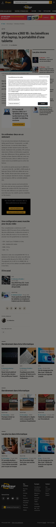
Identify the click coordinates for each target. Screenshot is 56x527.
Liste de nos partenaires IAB (14, 99)
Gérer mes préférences (14, 103)
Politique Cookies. (15, 91)
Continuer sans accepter (44, 76)
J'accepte (43, 103)
